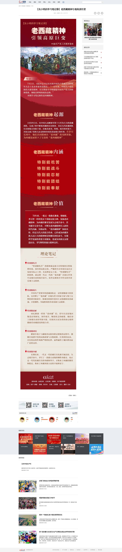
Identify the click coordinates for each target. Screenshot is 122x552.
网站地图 (100, 549)
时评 (40, 2)
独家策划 (28, 5)
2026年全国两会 (24, 446)
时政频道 (23, 5)
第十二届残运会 (80, 446)
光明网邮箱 (92, 549)
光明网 (58, 13)
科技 (54, 2)
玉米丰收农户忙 (26, 464)
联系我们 (79, 549)
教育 (59, 2)
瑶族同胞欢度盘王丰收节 (47, 498)
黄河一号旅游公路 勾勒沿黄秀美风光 (50, 515)
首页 (20, 5)
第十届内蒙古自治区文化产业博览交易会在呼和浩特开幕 (57, 532)
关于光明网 (64, 549)
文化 (49, 2)
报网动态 (72, 549)
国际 (35, 2)
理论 (44, 2)
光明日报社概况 (55, 549)
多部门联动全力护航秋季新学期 (49, 481)
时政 (30, 2)
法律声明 (85, 549)
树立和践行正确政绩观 (96, 436)
